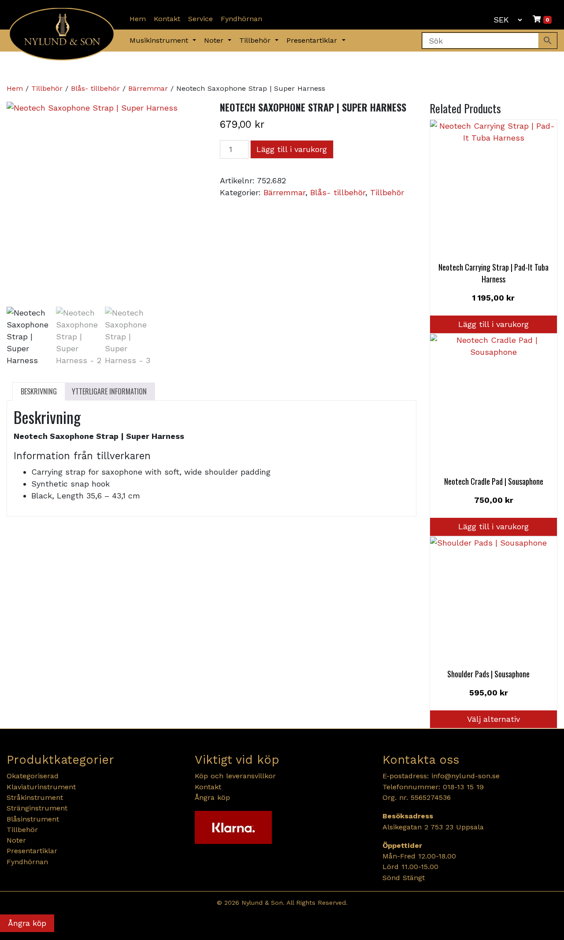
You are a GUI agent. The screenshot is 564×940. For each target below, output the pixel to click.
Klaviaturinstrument (41, 787)
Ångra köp (212, 797)
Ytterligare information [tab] (109, 391)
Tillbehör (256, 40)
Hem (138, 19)
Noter (215, 40)
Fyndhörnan (241, 19)
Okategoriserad (33, 776)
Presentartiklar (313, 40)
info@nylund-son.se (465, 776)
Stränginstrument (37, 808)
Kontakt (167, 19)
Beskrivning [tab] (39, 391)
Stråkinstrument (35, 797)
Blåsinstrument (33, 819)
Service (200, 19)
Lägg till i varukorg (291, 149)
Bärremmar (148, 88)
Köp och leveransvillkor (235, 776)
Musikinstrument (160, 40)
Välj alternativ (493, 719)
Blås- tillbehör (95, 88)
